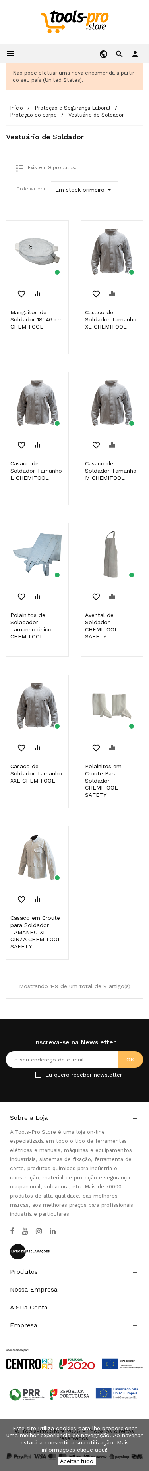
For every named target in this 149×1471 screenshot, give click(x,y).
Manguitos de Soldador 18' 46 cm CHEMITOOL (36, 319)
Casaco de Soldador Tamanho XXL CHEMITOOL (36, 773)
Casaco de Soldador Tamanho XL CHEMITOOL (111, 319)
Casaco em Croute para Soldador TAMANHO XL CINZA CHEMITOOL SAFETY (35, 932)
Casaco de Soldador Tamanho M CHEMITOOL (111, 470)
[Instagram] (39, 1231)
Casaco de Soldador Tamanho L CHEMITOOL (36, 470)
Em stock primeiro (84, 189)
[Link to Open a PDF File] (74, 1351)
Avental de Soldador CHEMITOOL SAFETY (101, 626)
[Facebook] (12, 1231)
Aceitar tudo (76, 1461)
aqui (100, 1449)
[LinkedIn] (53, 1231)
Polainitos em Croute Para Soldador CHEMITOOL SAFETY (103, 780)
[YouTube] (25, 1231)
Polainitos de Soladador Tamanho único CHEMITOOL (31, 626)
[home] (74, 21)
